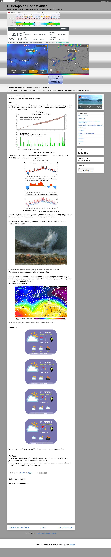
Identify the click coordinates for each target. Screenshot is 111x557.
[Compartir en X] (43, 473)
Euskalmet (81, 130)
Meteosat (80, 141)
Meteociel (80, 138)
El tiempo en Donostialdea (27, 6)
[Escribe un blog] (42, 473)
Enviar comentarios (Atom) (46, 533)
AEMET (80, 135)
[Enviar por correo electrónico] (40, 473)
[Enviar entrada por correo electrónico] (36, 473)
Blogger (72, 545)
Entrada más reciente (18, 527)
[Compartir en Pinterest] (46, 473)
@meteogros (81, 118)
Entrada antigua (65, 527)
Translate (90, 171)
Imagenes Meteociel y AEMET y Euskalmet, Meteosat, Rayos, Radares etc (29, 87)
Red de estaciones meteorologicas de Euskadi (90, 125)
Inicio (43, 527)
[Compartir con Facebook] (45, 473)
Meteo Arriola (81, 127)
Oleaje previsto (82, 144)
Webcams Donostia (83, 115)
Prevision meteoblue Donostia (86, 133)
